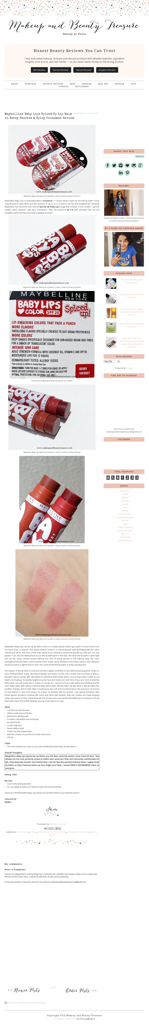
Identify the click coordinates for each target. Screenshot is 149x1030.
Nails (125, 524)
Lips (34, 832)
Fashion (119, 84)
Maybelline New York (52, 832)
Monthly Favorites (125, 517)
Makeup (125, 510)
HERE (55, 200)
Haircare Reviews (83, 70)
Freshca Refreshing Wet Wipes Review (131, 281)
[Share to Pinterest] (59, 828)
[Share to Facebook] (56, 828)
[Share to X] (54, 828)
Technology (125, 537)
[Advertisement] (74, 96)
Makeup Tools (125, 514)
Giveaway (125, 500)
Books (125, 494)
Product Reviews (53, 84)
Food (133, 84)
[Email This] (48, 828)
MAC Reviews (39, 70)
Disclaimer (82, 87)
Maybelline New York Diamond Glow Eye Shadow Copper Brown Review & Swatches (132, 342)
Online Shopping (125, 527)
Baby (72, 84)
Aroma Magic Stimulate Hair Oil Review (132, 296)
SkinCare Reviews (61, 70)
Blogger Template (65, 1019)
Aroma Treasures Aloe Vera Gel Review (132, 325)
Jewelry (86, 84)
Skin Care (125, 533)
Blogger (129, 368)
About (15, 84)
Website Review (125, 540)
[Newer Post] (25, 994)
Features (30, 84)
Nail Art (103, 84)
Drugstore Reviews (107, 70)
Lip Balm (23, 832)
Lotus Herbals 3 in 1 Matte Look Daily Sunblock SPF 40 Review (132, 312)
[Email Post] (45, 828)
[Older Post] (80, 993)
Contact (64, 87)
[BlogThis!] (51, 828)
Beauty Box (125, 491)
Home (53, 987)
